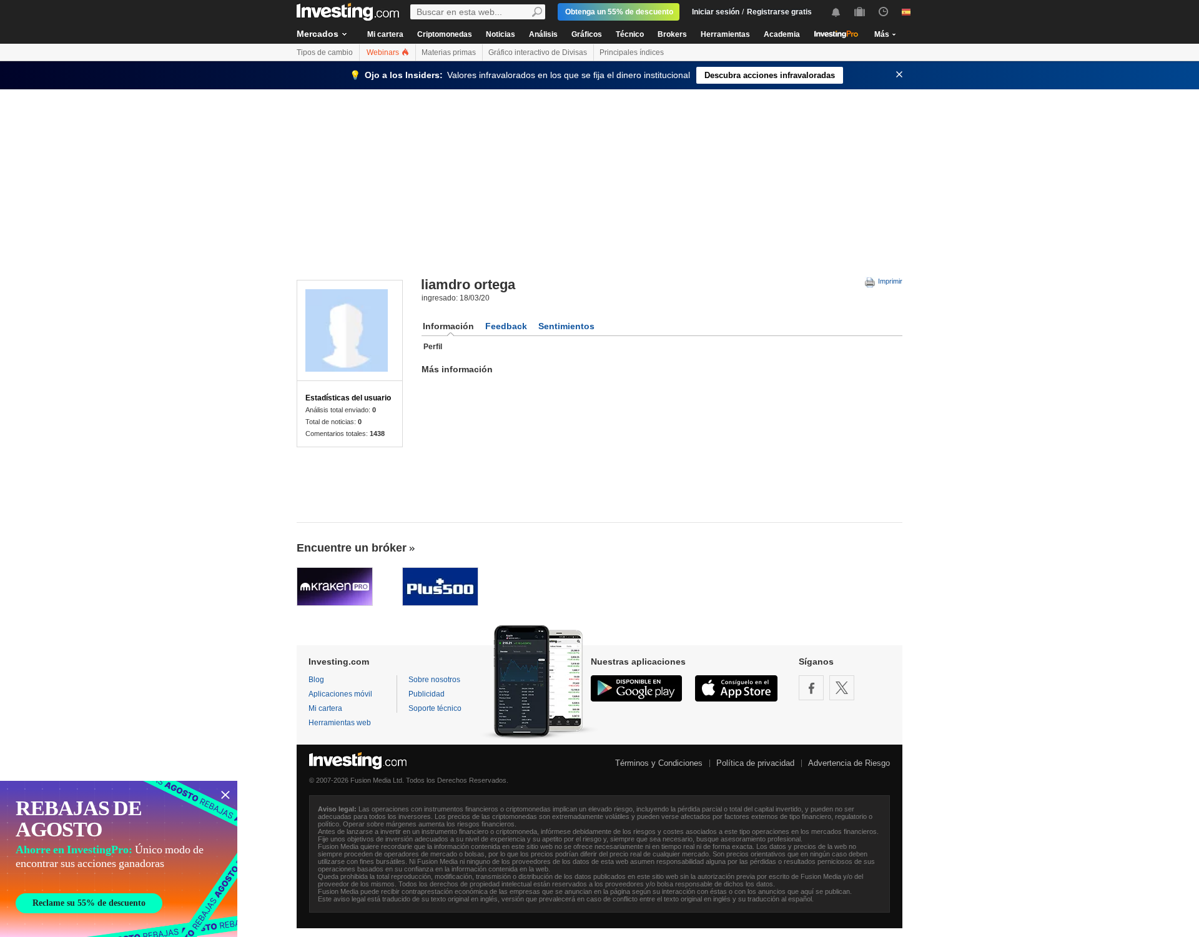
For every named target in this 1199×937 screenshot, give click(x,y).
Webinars (384, 52)
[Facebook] (811, 687)
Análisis (543, 34)
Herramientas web (339, 722)
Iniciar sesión (715, 11)
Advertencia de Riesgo (849, 763)
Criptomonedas (444, 34)
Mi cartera (385, 34)
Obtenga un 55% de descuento (619, 11)
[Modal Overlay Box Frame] (118, 859)
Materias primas (449, 52)
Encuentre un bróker (352, 548)
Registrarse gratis (779, 11)
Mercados (317, 34)
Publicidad (426, 694)
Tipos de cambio (325, 52)
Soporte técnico (434, 708)
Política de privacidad (755, 763)
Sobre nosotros (434, 679)
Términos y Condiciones (659, 763)
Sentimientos (566, 326)
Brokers (672, 34)
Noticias (500, 34)
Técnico (630, 34)
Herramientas (725, 34)
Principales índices (632, 52)
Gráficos (586, 34)
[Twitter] (841, 687)
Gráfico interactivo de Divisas (537, 52)
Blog (316, 679)
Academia (782, 34)
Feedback (506, 326)
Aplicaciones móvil (340, 694)
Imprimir (889, 281)
